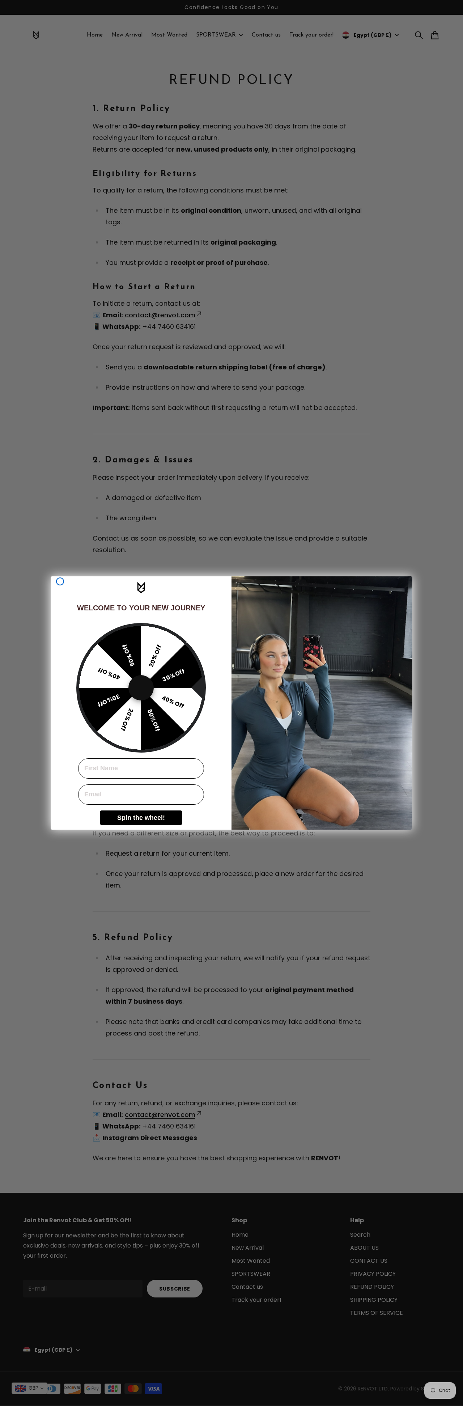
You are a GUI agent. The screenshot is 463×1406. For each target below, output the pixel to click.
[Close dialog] (60, 581)
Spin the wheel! (141, 817)
